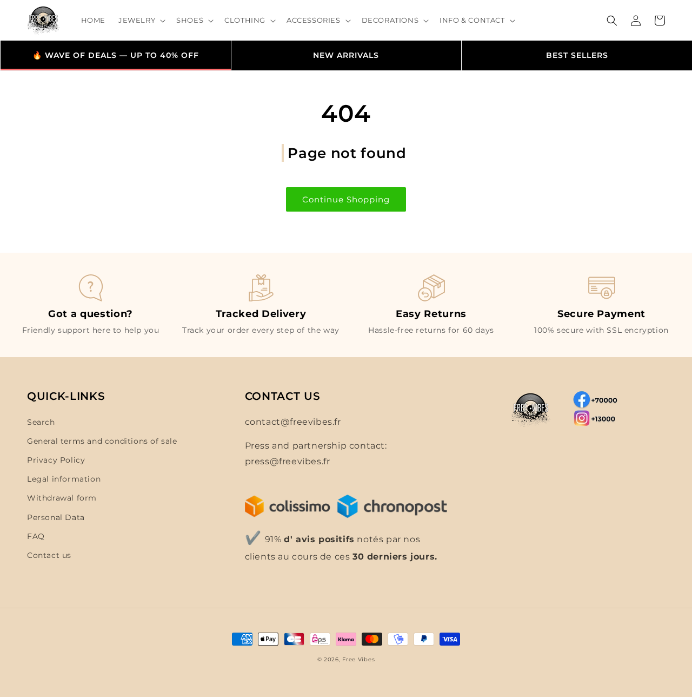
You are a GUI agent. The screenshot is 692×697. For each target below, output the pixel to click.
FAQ (36, 536)
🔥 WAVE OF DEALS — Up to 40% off (115, 55)
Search (41, 422)
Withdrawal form (62, 498)
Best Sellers (577, 55)
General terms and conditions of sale (102, 441)
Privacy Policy (56, 460)
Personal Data (56, 517)
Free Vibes (358, 659)
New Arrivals (346, 55)
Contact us (49, 555)
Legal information (64, 479)
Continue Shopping (346, 199)
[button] (141, 20)
